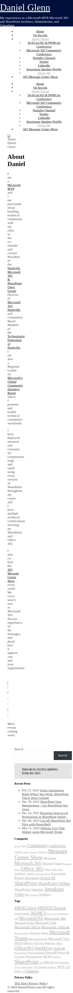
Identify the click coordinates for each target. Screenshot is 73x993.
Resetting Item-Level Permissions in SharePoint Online (45, 815)
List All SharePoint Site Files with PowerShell (46, 822)
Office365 (24, 947)
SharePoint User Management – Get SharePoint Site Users (45, 805)
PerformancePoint (42, 874)
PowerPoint (19, 957)
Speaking (54, 889)
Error (49, 914)
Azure (23, 846)
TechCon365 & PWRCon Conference (44, 44)
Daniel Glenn (25, 7)
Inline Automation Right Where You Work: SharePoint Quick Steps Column (45, 794)
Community (37, 845)
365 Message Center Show (40, 77)
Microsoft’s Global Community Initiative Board (15, 385)
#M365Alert (25, 907)
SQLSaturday (62, 962)
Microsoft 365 (27, 863)
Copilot (18, 852)
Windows (34, 895)
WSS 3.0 (19, 971)
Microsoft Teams (52, 863)
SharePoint (25, 883)
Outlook (30, 874)
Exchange (63, 913)
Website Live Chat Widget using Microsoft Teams (43, 830)
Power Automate (27, 878)
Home (40, 31)
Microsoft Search (21, 933)
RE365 (47, 956)
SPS (41, 963)
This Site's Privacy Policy (31, 983)
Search (18, 749)
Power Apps (58, 873)
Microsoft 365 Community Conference (44, 52)
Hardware (43, 852)
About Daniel (40, 39)
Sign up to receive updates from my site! (40, 771)
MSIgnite (50, 943)
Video (19, 894)
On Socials (40, 35)
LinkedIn (44, 65)
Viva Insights (40, 967)
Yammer (32, 971)
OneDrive (20, 873)
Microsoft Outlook (55, 927)
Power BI (47, 878)
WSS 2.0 (63, 967)
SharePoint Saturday (29, 889)
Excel (55, 914)
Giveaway (33, 852)
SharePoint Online (54, 883)
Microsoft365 (31, 918)
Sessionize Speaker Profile (44, 69)
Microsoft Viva (59, 939)
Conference (57, 845)
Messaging (50, 858)
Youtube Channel (44, 58)
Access (17, 846)
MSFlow (28, 943)
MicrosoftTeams (38, 939)
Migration (67, 864)
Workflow (45, 894)
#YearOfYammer (22, 913)
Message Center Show (40, 854)
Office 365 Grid (53, 869)
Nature (17, 870)
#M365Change (51, 907)
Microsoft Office (27, 927)
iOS (16, 918)
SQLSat (48, 962)
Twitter (44, 62)
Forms (25, 852)
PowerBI (51, 952)
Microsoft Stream (39, 933)
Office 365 (32, 869)
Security (57, 956)
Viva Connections (23, 967)
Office (59, 943)
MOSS (18, 943)
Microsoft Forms (24, 923)
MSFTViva (39, 943)
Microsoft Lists (45, 923)
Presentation (34, 956)
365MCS (38, 913)
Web (27, 894)
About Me (44, 73)
